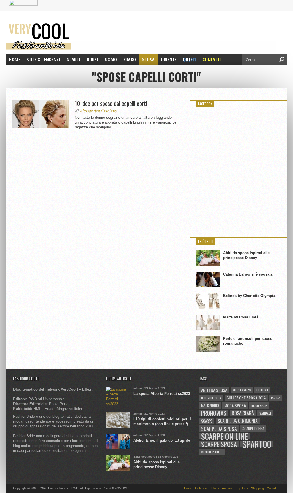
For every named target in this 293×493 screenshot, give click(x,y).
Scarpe (74, 59)
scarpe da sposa (219, 428)
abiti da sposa (214, 390)
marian (275, 397)
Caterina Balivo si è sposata (247, 274)
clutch (262, 389)
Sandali (265, 413)
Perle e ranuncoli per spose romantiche (247, 341)
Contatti (212, 59)
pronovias (213, 413)
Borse (93, 59)
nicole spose (259, 405)
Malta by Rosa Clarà (240, 317)
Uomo (111, 59)
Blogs (215, 488)
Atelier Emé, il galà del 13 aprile (161, 440)
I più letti (205, 241)
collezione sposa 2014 (246, 398)
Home (14, 59)
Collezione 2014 (211, 397)
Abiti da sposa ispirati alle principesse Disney (246, 255)
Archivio (227, 488)
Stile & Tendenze (44, 59)
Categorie (202, 488)
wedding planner (212, 452)
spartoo (256, 444)
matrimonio (210, 405)
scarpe (206, 421)
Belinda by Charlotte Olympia (249, 296)
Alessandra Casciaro (98, 111)
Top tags (242, 488)
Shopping (257, 488)
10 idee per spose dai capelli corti (111, 103)
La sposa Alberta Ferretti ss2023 (161, 393)
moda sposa (235, 405)
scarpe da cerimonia (238, 421)
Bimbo (129, 59)
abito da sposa (242, 390)
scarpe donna (253, 428)
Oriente (169, 59)
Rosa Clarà (243, 413)
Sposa (148, 59)
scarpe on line (224, 436)
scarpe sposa (219, 444)
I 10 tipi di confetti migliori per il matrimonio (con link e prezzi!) (162, 421)
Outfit (189, 59)
